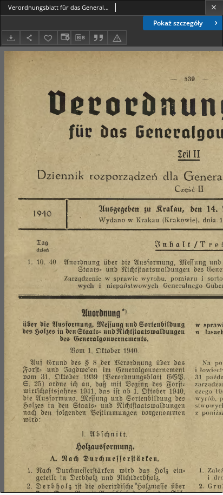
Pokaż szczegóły (177, 23)
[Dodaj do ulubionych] (48, 37)
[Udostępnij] (29, 37)
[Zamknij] (214, 7)
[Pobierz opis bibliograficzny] (80, 37)
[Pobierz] (11, 37)
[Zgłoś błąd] (117, 37)
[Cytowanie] (98, 37)
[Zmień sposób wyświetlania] (63, 37)
